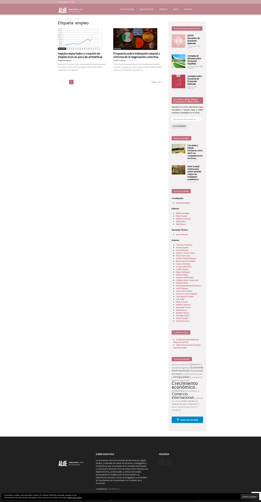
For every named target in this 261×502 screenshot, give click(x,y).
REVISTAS (188, 9)
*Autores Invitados (184, 245)
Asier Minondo (182, 250)
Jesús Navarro (182, 234)
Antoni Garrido (182, 247)
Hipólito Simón (182, 283)
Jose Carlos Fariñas (184, 291)
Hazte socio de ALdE (189, 420)
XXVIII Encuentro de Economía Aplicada (193, 39)
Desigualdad (181, 377)
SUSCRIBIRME (179, 126)
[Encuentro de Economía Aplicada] (178, 41)
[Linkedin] (197, 2)
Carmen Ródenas (183, 264)
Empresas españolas (180, 364)
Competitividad (178, 391)
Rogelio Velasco (182, 313)
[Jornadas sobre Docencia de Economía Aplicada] (178, 81)
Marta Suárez (181, 216)
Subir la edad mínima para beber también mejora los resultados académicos (194, 172)
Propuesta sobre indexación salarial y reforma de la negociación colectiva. (136, 55)
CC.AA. (175, 401)
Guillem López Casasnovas (187, 280)
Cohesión (199, 398)
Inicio (60, 19)
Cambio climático (188, 401)
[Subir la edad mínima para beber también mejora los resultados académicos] (178, 169)
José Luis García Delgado (186, 294)
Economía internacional (187, 368)
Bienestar (193, 404)
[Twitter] (201, 2)
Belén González (182, 213)
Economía (62, 49)
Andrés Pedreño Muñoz (186, 258)
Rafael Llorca (181, 310)
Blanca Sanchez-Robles (186, 261)
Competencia (192, 391)
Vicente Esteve (182, 321)
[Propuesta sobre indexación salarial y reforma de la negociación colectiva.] (137, 39)
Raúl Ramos (181, 224)
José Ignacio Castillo (184, 296)
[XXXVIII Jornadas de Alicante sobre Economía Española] (178, 61)
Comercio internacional (183, 395)
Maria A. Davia (182, 302)
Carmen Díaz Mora (183, 266)
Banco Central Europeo (181, 407)
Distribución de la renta (193, 374)
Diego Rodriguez (64, 60)
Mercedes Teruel (183, 307)
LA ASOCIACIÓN (127, 9)
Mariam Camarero (183, 304)
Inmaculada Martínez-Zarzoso (188, 285)
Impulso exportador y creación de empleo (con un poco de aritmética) (80, 55)
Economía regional (180, 367)
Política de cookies (74, 497)
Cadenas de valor (179, 404)
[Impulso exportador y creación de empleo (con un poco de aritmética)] (82, 39)
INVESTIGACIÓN (146, 9)
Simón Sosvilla (182, 318)
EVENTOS (163, 9)
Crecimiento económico (185, 385)
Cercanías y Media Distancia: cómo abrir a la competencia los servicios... (195, 151)
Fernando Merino (183, 203)
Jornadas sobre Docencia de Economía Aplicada (194, 80)
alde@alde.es (114, 489)
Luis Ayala (180, 299)
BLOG (176, 9)
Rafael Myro (181, 221)
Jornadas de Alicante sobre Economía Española (194, 59)
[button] (200, 9)
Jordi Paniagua (182, 288)
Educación (195, 364)
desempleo (195, 377)
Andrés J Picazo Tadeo (185, 253)
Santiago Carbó (182, 315)
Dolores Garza (182, 275)
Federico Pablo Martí (184, 277)
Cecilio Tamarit (119, 60)
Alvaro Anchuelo (183, 255)
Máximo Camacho (183, 218)
